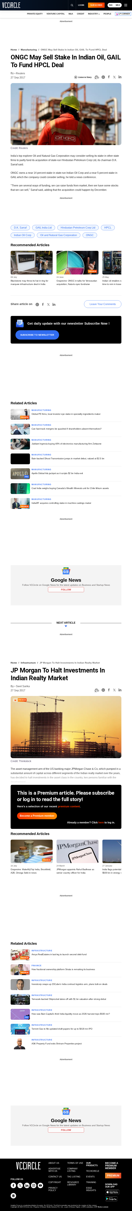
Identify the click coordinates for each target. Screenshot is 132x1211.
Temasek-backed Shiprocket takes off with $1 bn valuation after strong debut (69, 999)
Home (14, 49)
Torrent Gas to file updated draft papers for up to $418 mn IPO (62, 1028)
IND (111, 5)
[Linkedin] (119, 77)
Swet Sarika (23, 686)
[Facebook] (108, 77)
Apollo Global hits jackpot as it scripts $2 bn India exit (57, 473)
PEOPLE (107, 14)
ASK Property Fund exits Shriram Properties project (57, 1043)
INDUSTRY (93, 14)
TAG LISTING (73, 1176)
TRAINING (91, 1182)
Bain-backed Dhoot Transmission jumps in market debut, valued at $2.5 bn (68, 458)
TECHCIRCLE (92, 1171)
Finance (37, 965)
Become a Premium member (37, 815)
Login (81, 5)
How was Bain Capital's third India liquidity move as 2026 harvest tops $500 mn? (71, 1014)
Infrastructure (28, 662)
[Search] (72, 5)
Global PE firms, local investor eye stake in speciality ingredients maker (66, 414)
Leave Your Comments (103, 304)
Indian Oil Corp (22, 235)
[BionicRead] (96, 77)
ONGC (90, 235)
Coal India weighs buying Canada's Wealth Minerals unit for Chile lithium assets (70, 488)
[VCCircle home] (11, 5)
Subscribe (96, 5)
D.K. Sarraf (20, 227)
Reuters (20, 73)
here (101, 822)
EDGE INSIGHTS (91, 1189)
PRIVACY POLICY (53, 1189)
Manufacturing (29, 49)
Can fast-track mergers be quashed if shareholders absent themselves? (67, 428)
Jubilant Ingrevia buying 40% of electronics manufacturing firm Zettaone (66, 443)
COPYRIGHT (54, 1182)
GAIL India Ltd (44, 227)
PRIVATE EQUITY (35, 14)
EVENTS (90, 1176)
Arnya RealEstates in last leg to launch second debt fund (59, 954)
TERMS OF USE (75, 1163)
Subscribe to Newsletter (37, 335)
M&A (71, 14)
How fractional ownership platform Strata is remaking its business (63, 969)
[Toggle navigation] (125, 5)
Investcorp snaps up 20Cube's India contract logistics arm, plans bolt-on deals (69, 984)
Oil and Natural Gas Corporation (58, 235)
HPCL (107, 227)
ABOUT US (53, 1163)
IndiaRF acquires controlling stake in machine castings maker (61, 503)
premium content (69, 806)
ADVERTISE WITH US (54, 1169)
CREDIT (80, 14)
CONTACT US (55, 1176)
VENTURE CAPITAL (56, 14)
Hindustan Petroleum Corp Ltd (78, 227)
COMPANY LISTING (72, 1169)
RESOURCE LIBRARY (73, 1183)
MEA (118, 5)
